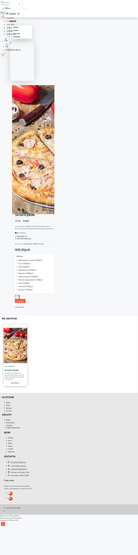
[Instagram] (11, 494)
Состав (18, 221)
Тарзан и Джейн (11, 370)
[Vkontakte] (11, 499)
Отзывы (26, 221)
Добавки (20, 256)
